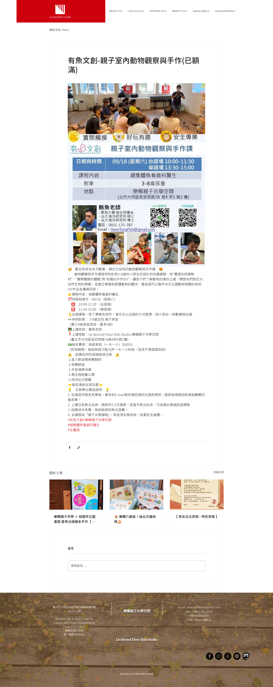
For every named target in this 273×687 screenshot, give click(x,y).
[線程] (227, 656)
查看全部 (218, 472)
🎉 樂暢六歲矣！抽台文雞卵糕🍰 (135, 519)
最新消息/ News (59, 30)
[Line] (236, 656)
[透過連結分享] (78, 447)
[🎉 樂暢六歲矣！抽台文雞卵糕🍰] (136, 495)
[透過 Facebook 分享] (69, 447)
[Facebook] (209, 656)
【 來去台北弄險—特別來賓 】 (196, 516)
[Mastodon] (246, 656)
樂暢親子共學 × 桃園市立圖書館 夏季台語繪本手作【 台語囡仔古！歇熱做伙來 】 (74, 519)
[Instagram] (218, 656)
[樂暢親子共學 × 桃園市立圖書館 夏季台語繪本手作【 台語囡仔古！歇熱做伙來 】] (76, 495)
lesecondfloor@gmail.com (203, 607)
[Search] (240, 11)
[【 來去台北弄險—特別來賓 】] (197, 495)
